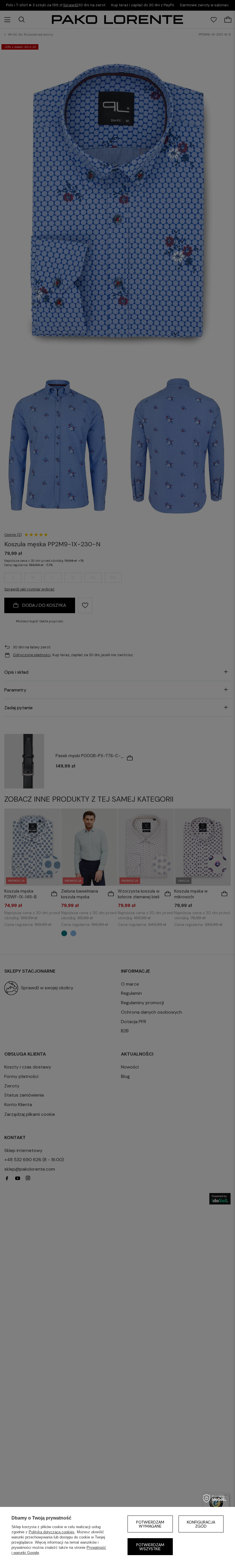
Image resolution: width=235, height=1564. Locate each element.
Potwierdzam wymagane (150, 1524)
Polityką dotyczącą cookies (52, 1532)
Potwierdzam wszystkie (150, 1546)
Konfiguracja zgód (201, 1524)
